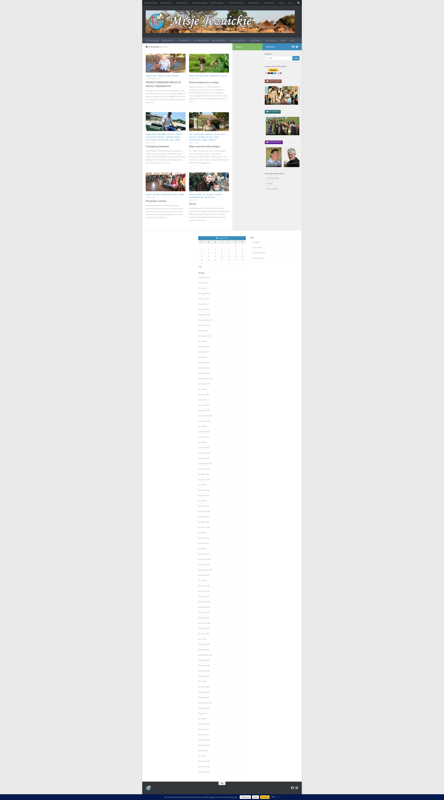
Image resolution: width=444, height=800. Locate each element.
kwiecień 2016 (205, 761)
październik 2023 (206, 416)
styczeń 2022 (204, 506)
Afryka (191, 76)
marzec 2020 (204, 591)
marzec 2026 (204, 299)
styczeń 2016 (204, 772)
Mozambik (201, 137)
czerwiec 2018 (205, 665)
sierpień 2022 (204, 474)
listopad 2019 (205, 607)
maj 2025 (203, 341)
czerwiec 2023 (205, 421)
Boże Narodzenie (202, 76)
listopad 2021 (205, 517)
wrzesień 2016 (205, 745)
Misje (223, 134)
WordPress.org (258, 258)
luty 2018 (203, 681)
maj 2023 (203, 426)
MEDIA (281, 3)
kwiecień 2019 (205, 628)
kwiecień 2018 (205, 671)
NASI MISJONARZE (217, 3)
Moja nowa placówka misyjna (204, 146)
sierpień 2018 (204, 660)
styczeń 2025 (204, 362)
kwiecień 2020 (205, 586)
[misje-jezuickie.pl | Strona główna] (220, 21)
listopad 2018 (205, 650)
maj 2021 (203, 533)
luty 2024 (203, 400)
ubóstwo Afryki (173, 76)
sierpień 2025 (204, 325)
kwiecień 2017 (205, 724)
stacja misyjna (151, 140)
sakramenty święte (173, 137)
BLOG (290, 3)
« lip (199, 267)
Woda (175, 194)
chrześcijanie (198, 134)
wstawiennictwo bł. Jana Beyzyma (202, 197)
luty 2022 (203, 501)
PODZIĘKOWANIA (273, 178)
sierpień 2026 (204, 277)
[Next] (294, 95)
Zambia (177, 140)
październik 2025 (206, 320)
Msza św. (224, 76)
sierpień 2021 (204, 522)
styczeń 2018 (204, 687)
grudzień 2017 (205, 692)
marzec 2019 (204, 634)
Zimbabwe (212, 140)
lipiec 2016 (203, 751)
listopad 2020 (205, 564)
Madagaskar (214, 76)
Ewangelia (209, 134)
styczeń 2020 (204, 596)
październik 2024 (206, 378)
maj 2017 (203, 719)
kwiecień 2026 (205, 293)
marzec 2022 (204, 495)
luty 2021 (203, 549)
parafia (179, 134)
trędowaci (161, 76)
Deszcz (192, 203)
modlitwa (192, 137)
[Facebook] (293, 46)
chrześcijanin (151, 76)
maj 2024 (203, 389)
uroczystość (163, 140)
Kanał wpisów (258, 247)
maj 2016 (203, 756)
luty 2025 (203, 357)
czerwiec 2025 (205, 336)
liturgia (149, 194)
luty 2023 (203, 442)
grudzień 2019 (205, 602)
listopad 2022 (205, 458)
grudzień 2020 (205, 559)
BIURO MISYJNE (165, 3)
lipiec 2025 (203, 331)
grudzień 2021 (205, 511)
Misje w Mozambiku (159, 134)
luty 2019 (203, 639)
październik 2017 (206, 703)
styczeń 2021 (204, 554)
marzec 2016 (204, 766)
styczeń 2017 (204, 735)
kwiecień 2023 (205, 432)
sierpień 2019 (204, 618)
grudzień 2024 (205, 368)
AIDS (190, 134)
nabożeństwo (166, 194)
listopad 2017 (205, 697)
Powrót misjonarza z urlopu (204, 82)
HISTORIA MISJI (181, 3)
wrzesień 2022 (205, 469)
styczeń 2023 (204, 448)
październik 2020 (206, 570)
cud (203, 194)
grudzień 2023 (205, 410)
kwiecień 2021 (205, 538)
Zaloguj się (256, 242)
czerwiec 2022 (205, 479)
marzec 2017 (204, 729)
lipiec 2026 (203, 283)
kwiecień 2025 (205, 347)
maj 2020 (203, 580)
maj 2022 (203, 485)
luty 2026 (203, 304)
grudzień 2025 (205, 315)
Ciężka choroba (195, 194)
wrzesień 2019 (205, 612)
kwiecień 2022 (205, 490)
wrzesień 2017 (205, 708)
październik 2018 (206, 655)
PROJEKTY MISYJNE (236, 3)
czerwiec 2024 (205, 384)
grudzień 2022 (205, 453)
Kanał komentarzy (259, 253)
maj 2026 (203, 288)
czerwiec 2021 (205, 527)
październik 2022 (206, 463)
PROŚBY (270, 183)
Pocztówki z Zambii (156, 201)
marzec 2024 (204, 394)
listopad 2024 (205, 373)
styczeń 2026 (204, 309)
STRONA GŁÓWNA (150, 3)
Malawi (148, 134)
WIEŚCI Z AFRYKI (272, 189)
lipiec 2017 (203, 713)
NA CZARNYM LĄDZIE (199, 3)
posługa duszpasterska (155, 137)
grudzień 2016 (205, 740)
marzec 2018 (204, 676)
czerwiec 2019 (205, 623)
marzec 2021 (204, 543)
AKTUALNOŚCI (269, 3)
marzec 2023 (204, 437)
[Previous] (269, 157)
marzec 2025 (204, 352)
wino (172, 140)
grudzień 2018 (205, 644)
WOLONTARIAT (253, 3)
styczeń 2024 (204, 405)
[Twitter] (297, 46)
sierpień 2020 (204, 575)
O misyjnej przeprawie (157, 146)
